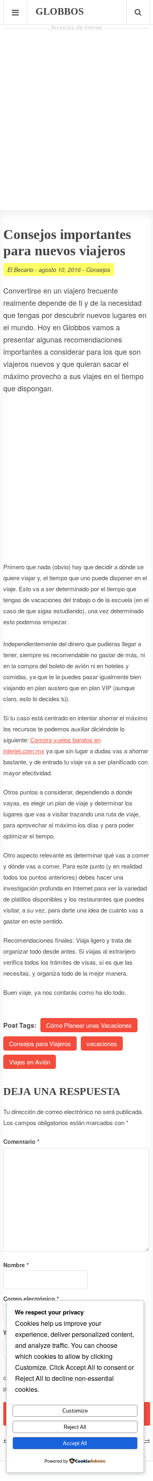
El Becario (20, 269)
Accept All (75, 1443)
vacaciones (101, 1043)
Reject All (75, 1427)
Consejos (98, 269)
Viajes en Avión (29, 1062)
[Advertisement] (76, 109)
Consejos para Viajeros (40, 1043)
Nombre (16, 1265)
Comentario (21, 1141)
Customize (75, 1411)
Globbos (59, 11)
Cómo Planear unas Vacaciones (89, 1025)
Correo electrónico (31, 1299)
